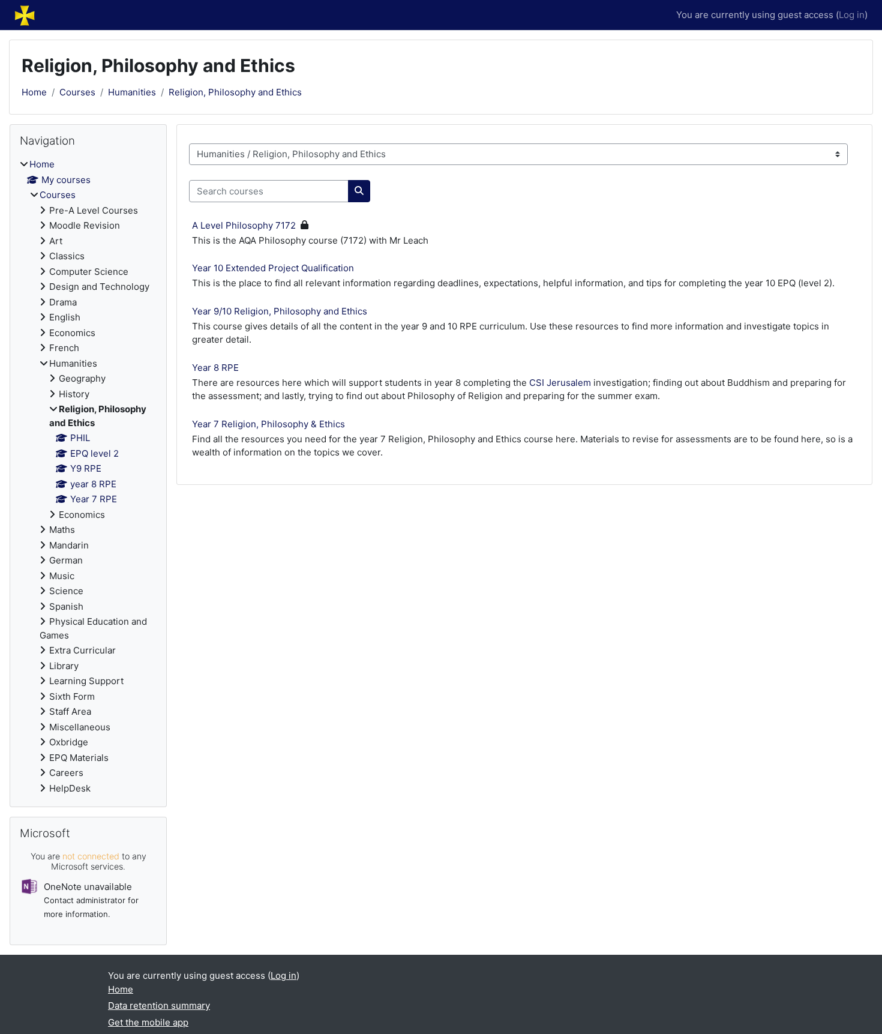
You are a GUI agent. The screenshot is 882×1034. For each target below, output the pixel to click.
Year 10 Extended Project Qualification (273, 268)
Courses (77, 92)
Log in (852, 14)
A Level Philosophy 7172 (244, 225)
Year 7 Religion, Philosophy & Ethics (268, 424)
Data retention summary (159, 1005)
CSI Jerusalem (560, 382)
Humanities (132, 92)
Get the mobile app (148, 1022)
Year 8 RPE (215, 367)
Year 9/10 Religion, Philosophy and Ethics (279, 311)
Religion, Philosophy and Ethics (235, 92)
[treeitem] (88, 476)
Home (34, 92)
